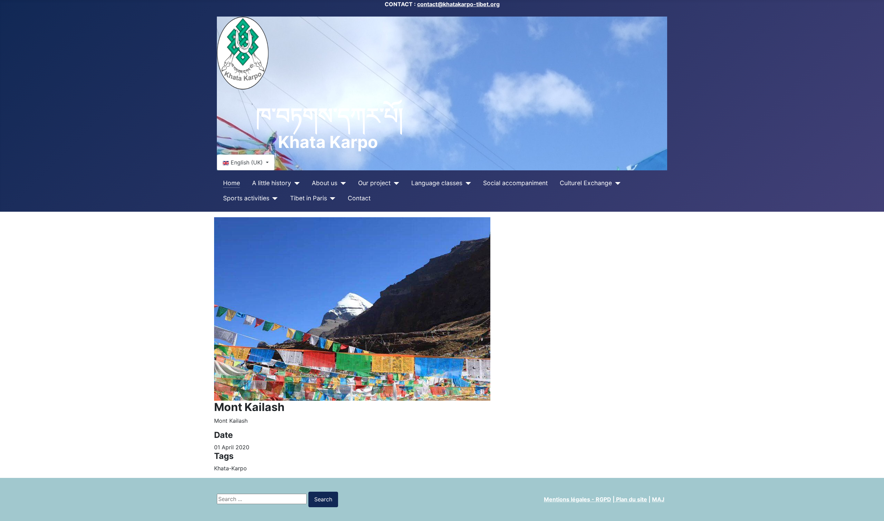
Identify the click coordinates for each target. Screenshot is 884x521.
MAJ (658, 499)
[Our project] (395, 183)
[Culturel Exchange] (616, 183)
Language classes (436, 183)
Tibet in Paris (308, 198)
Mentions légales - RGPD (577, 499)
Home (231, 183)
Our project (374, 183)
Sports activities (246, 198)
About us (324, 183)
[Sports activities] (273, 198)
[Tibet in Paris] (331, 198)
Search (323, 499)
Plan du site (631, 499)
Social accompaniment (515, 183)
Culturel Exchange (586, 183)
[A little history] (295, 183)
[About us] (341, 183)
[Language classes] (466, 183)
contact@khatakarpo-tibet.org (458, 4)
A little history (271, 183)
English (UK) (247, 162)
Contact (359, 198)
